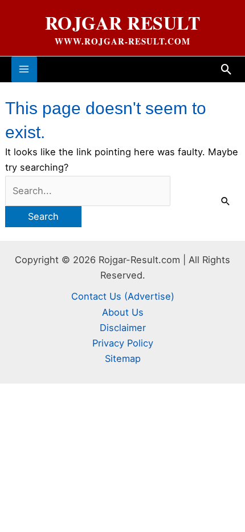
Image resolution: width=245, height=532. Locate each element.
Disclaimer (123, 327)
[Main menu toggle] (24, 69)
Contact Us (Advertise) (122, 296)
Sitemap (123, 358)
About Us (123, 312)
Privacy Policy (122, 343)
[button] (226, 69)
